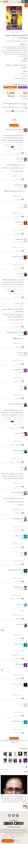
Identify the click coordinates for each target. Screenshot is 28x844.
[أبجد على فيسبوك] (17, 815)
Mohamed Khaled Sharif (10, 756)
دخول (1, 1)
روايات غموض (24, 67)
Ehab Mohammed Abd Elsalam (5, 756)
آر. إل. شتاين (22, 41)
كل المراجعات (14, 741)
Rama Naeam (19, 664)
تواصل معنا (18, 836)
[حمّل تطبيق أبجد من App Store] (19, 823)
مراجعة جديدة (13, 125)
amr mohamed (15, 756)
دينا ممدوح (20, 756)
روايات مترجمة (15, 65)
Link (18, 149)
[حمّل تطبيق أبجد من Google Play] (8, 823)
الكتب (23, 836)
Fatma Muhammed (20, 763)
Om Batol (5, 763)
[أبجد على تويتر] (13, 815)
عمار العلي (25, 763)
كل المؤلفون (23, 807)
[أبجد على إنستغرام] (9, 815)
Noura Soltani (19, 644)
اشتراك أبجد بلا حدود (5, 836)
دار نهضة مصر (24, 81)
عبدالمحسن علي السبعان (10, 763)
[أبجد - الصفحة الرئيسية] (19, 1)
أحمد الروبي (13, 41)
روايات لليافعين (8, 65)
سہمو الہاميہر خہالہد (17, 684)
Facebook (15, 31)
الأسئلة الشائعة (12, 836)
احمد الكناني (20, 604)
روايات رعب (24, 60)
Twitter (13, 31)
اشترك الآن (10, 87)
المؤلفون (13, 837)
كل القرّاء (23, 766)
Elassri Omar (19, 624)
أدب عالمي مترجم (23, 65)
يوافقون (17, 427)
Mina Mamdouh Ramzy (15, 763)
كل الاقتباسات (8, 111)
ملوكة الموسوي (17, 111)
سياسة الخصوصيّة (18, 841)
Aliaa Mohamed (25, 756)
